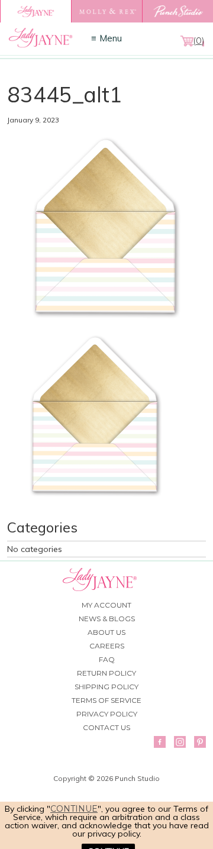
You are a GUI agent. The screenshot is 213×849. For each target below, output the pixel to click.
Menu (110, 38)
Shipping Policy (106, 686)
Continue (74, 808)
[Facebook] (160, 742)
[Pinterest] (200, 742)
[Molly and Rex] (106, 11)
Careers (106, 645)
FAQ (107, 659)
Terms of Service (106, 700)
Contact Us (106, 727)
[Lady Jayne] (35, 11)
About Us (106, 632)
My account (106, 605)
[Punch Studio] (177, 11)
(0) (198, 40)
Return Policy (106, 673)
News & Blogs (107, 618)
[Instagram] (180, 742)
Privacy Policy (106, 713)
